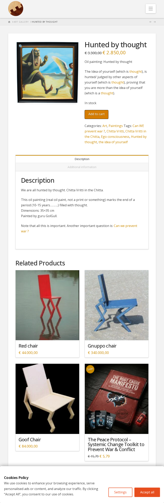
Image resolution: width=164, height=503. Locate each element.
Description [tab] (82, 159)
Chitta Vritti (115, 131)
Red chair (28, 346)
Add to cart (96, 114)
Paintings (116, 126)
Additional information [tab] (82, 167)
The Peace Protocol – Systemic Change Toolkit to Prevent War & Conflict (116, 444)
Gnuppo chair (102, 346)
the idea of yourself (113, 142)
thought (135, 71)
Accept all (147, 492)
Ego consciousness (115, 136)
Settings (120, 492)
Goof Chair (30, 439)
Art (104, 126)
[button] (151, 8)
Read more (47, 334)
